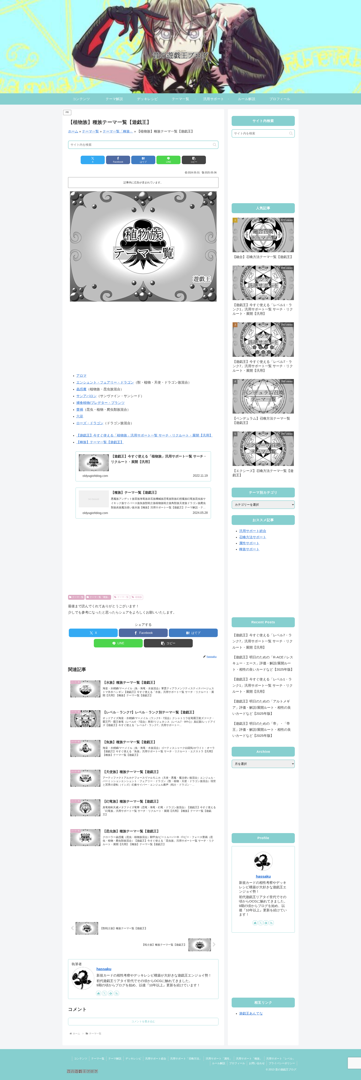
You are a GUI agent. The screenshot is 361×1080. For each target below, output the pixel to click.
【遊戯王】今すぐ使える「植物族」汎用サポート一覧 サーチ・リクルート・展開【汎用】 (144, 435)
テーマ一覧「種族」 (118, 131)
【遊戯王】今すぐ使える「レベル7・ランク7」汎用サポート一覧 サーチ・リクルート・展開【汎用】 (262, 641)
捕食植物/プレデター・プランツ (100, 403)
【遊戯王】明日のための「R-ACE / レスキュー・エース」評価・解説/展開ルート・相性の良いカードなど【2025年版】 (263, 663)
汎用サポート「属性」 (219, 1058)
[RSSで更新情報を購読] (116, 993)
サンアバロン (86, 396)
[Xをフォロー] (104, 993)
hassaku (103, 969)
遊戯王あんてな (251, 1013)
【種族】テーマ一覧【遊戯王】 (100, 442)
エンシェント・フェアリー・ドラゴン (105, 382)
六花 (79, 416)
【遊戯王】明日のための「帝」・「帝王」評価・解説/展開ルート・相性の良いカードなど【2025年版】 (261, 730)
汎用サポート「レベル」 (280, 1058)
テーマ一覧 (90, 131)
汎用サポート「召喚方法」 (186, 1058)
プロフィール (237, 1063)
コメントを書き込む (143, 1021)
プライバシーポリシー (282, 1063)
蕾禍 (79, 409)
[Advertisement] (143, 340)
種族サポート (249, 549)
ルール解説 (218, 1063)
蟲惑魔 (81, 389)
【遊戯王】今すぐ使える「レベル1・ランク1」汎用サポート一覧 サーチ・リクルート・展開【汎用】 (262, 685)
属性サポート (249, 543)
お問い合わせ (257, 1063)
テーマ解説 (114, 1058)
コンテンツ (80, 1058)
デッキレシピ (133, 1058)
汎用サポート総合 (252, 531)
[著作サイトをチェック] (98, 993)
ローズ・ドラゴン (89, 423)
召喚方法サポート (252, 537)
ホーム (73, 131)
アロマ (81, 376)
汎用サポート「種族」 (249, 1058)
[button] (214, 144)
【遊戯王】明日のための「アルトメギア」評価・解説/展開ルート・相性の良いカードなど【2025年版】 (261, 707)
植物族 (138, 597)
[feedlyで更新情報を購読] (110, 993)
